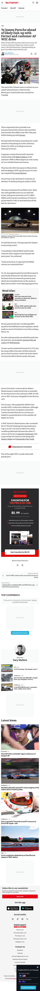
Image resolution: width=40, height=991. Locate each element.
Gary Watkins (9, 53)
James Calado (6, 439)
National (21, 8)
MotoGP (13, 8)
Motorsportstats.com (20, 939)
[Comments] (36, 54)
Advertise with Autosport (20, 959)
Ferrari (22, 135)
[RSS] (27, 919)
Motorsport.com (20, 936)
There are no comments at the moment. (20, 601)
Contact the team (20, 962)
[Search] (33, 3)
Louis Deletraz (20, 173)
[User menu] (37, 3)
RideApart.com (20, 942)
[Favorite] (31, 54)
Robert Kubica (21, 157)
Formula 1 (4, 8)
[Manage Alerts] (22, 565)
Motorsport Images (14, 234)
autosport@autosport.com (20, 956)
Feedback (20, 950)
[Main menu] (2, 3)
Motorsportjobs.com (20, 933)
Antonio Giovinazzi (25, 434)
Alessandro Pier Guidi (25, 439)
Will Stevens (14, 343)
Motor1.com (20, 929)
